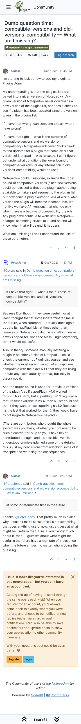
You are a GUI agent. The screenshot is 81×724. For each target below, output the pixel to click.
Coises (15, 71)
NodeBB (37, 695)
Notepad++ (60, 683)
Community (44, 7)
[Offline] (7, 71)
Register (14, 659)
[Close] (73, 577)
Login (28, 659)
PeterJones (19, 262)
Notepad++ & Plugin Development (28, 47)
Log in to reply (65, 55)
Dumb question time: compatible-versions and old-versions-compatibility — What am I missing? (39, 275)
